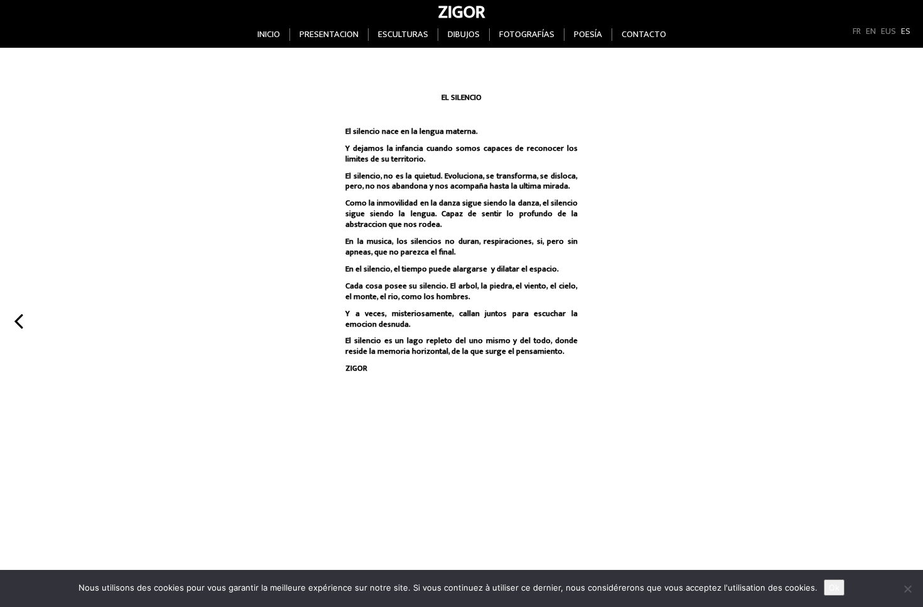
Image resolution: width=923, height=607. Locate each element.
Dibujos (464, 34)
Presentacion (329, 34)
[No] (907, 588)
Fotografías (526, 34)
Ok (834, 587)
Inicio (268, 34)
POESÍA (588, 34)
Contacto (644, 34)
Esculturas (403, 34)
